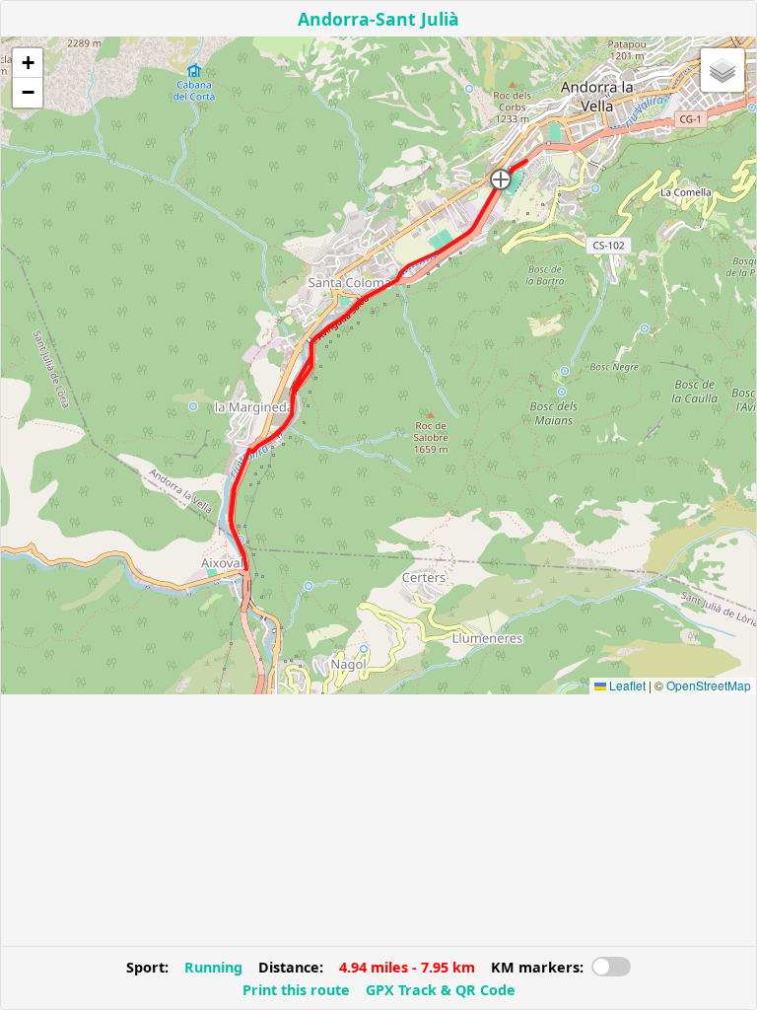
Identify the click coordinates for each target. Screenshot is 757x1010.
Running (213, 967)
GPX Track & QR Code (441, 989)
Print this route (296, 989)
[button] (501, 179)
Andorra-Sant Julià (378, 19)
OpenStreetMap (708, 685)
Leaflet (626, 685)
